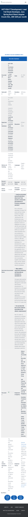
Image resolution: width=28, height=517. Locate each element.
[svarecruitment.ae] (7, 2)
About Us (6, 507)
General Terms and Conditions (23, 444)
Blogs (17, 510)
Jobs (12, 507)
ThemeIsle (18, 513)
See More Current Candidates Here (14, 54)
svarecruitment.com (23, 485)
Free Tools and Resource (8, 510)
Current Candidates (19, 507)
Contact (23, 510)
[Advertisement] (14, 39)
